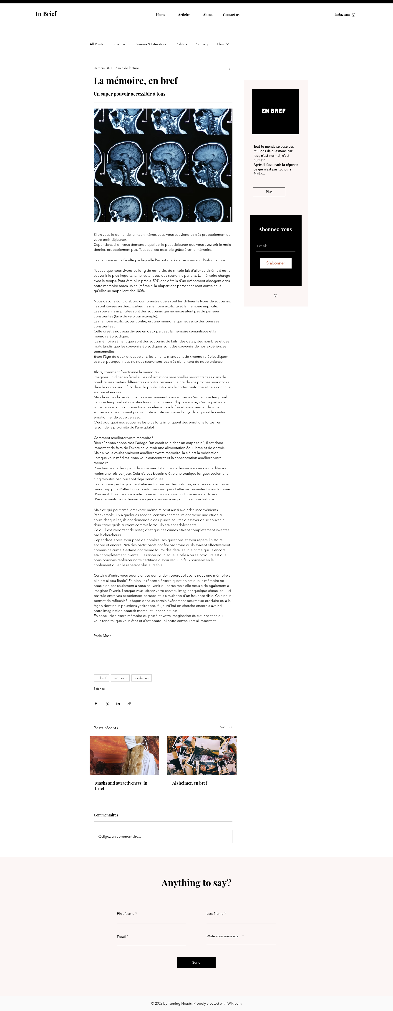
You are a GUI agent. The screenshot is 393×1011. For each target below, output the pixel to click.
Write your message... (224, 936)
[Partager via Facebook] (96, 703)
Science (119, 44)
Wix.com (234, 1003)
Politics (181, 44)
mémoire (120, 678)
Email (121, 937)
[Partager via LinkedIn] (118, 703)
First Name (125, 913)
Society (202, 44)
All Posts (96, 44)
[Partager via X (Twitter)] (107, 703)
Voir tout (226, 727)
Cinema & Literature (150, 44)
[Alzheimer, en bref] (202, 755)
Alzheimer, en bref (189, 783)
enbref (101, 678)
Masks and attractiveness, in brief (121, 785)
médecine (141, 678)
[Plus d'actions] (229, 68)
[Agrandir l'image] (163, 165)
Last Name (215, 913)
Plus (220, 44)
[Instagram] (353, 15)
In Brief (46, 14)
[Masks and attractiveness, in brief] (124, 755)
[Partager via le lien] (129, 703)
